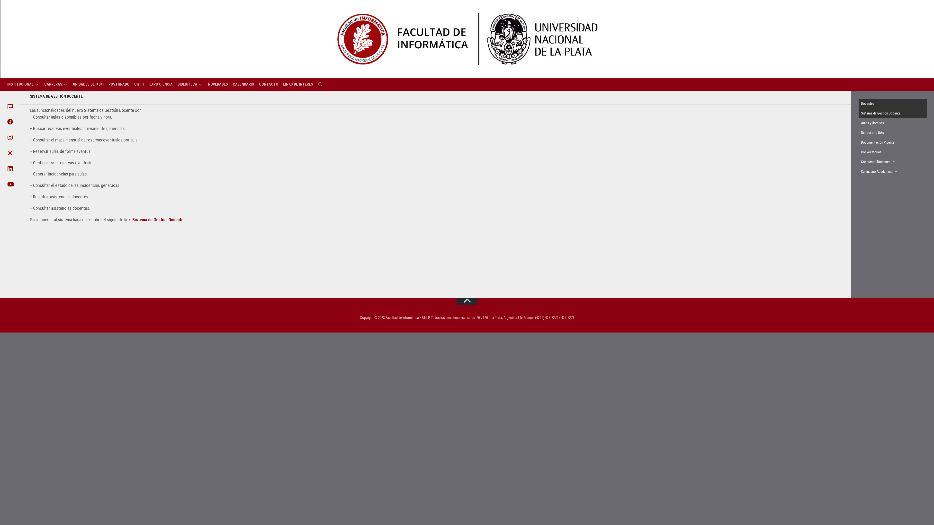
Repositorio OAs (872, 133)
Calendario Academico (877, 172)
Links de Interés (298, 84)
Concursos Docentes (875, 162)
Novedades (218, 84)
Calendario (243, 84)
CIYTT (139, 84)
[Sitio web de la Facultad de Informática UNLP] (9, 106)
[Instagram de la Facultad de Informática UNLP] (9, 137)
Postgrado (118, 84)
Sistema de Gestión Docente (880, 113)
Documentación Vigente (877, 142)
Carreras (53, 84)
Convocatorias (871, 152)
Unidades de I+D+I (88, 84)
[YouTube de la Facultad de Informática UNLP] (9, 184)
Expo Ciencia (161, 84)
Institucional (20, 84)
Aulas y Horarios (872, 123)
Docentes (867, 103)
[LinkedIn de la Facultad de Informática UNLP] (9, 168)
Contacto (268, 84)
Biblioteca (187, 84)
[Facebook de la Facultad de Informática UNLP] (9, 122)
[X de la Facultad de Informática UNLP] (9, 153)
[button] (320, 85)
